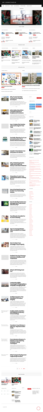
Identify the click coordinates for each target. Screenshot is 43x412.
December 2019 (31, 220)
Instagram (31, 106)
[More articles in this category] (10, 48)
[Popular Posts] (30, 112)
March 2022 (30, 215)
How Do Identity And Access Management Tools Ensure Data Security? (18, 203)
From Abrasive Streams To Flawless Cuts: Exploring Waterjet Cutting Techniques (17, 341)
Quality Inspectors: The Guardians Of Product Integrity (16, 298)
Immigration (30, 197)
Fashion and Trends (17, 382)
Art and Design (31, 191)
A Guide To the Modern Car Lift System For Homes (17, 151)
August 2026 (30, 204)
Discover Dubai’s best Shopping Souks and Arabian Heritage (23, 33)
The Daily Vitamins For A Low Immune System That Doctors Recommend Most (18, 139)
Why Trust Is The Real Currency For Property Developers (35, 57)
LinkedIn (31, 108)
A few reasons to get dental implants (9, 41)
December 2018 (31, 225)
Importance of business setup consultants (16, 63)
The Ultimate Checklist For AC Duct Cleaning (17, 216)
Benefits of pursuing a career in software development (16, 60)
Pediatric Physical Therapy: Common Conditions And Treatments (18, 257)
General (16, 106)
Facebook (37, 104)
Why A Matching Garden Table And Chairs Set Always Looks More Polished (18, 164)
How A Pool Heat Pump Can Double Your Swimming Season (17, 191)
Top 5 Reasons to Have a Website (15, 57)
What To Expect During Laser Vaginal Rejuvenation (18, 355)
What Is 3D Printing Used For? (17, 270)
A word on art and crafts (4, 58)
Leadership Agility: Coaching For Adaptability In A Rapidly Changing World (18, 284)
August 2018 (30, 230)
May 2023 (30, 214)
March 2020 (30, 219)
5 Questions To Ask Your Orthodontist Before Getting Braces (10, 33)
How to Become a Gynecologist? (8, 37)
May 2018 (30, 231)
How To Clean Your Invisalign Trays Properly (17, 243)
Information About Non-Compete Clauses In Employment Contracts (36, 60)
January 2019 (30, 224)
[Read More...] (11, 106)
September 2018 (31, 229)
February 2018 (31, 235)
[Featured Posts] (32, 112)
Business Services (31, 192)
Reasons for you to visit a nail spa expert (5, 60)
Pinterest (37, 106)
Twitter (31, 104)
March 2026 (30, 208)
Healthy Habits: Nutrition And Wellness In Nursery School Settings (17, 312)
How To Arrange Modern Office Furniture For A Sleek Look (17, 230)
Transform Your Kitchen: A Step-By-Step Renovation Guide (17, 326)
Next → (24, 368)
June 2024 (30, 209)
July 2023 (30, 213)
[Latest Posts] (34, 112)
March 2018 (30, 234)
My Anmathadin (9, 2)
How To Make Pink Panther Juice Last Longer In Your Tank (36, 63)
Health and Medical (36, 141)
